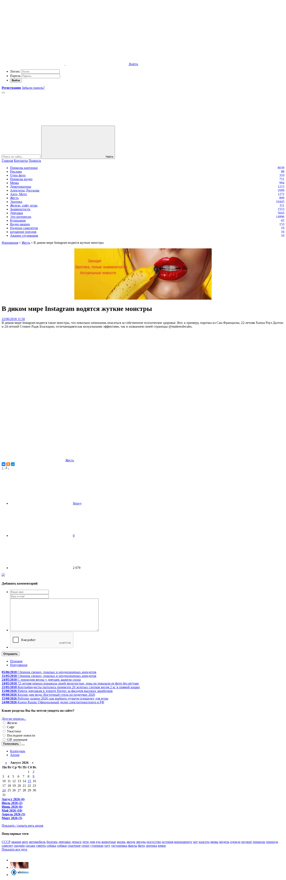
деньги (76, 842)
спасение (74, 845)
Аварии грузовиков (24, 235)
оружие (246, 842)
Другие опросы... (14, 718)
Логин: (15, 71)
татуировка (119, 845)
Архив (14, 755)
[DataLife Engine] (33, 32)
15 (29, 781)
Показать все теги (14, 849)
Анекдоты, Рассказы (24, 190)
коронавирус (183, 842)
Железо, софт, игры (23, 205)
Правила (35, 160)
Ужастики (13, 731)
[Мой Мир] (13, 464)
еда (98, 842)
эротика (151, 845)
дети (85, 842)
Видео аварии (20, 224)
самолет (7, 845)
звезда (130, 842)
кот (195, 842)
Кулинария (18, 220)
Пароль (15, 76)
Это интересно (20, 216)
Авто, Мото (18, 194)
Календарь (17, 751)
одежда (235, 842)
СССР (6, 842)
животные (108, 842)
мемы (214, 842)
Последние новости (20, 735)
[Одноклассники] (8, 464)
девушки (64, 842)
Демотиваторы (20, 186)
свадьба (19, 845)
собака (51, 845)
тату (107, 845)
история (167, 842)
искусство (154, 842)
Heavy (77, 503)
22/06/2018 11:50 (13, 319)
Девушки (16, 213)
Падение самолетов (24, 228)
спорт (85, 845)
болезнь (52, 842)
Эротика (16, 201)
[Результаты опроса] (23, 744)
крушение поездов (23, 232)
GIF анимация (16, 739)
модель (224, 842)
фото (141, 845)
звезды (141, 842)
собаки (62, 845)
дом (92, 842)
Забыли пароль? (33, 87)
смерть (41, 845)
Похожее (16, 661)
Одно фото (18, 175)
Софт (10, 727)
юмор (162, 845)
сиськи (30, 845)
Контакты (21, 160)
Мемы (14, 183)
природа (272, 842)
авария (16, 842)
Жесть (14, 198)
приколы (259, 842)
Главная (7, 160)
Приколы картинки (24, 168)
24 (4, 790)
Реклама (16, 171)
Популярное (18, 665)
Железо (11, 723)
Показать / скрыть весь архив (22, 825)
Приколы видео (21, 179)
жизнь (121, 842)
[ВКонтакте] (3, 464)
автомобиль (37, 842)
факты (132, 845)
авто (25, 842)
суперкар (96, 845)
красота (204, 842)
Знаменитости (20, 209)
